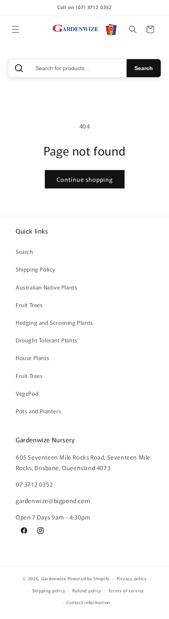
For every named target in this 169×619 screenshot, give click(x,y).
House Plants (32, 358)
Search (143, 68)
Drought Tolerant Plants (46, 340)
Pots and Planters (38, 411)
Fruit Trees (29, 305)
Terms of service (126, 590)
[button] (15, 29)
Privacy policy (132, 578)
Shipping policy (48, 590)
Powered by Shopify (89, 578)
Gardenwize (53, 578)
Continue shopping (85, 179)
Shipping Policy (35, 269)
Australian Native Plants (46, 287)
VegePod (27, 393)
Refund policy (86, 590)
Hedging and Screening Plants (54, 322)
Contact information (88, 602)
